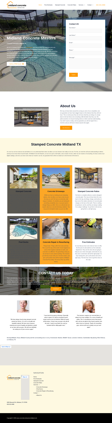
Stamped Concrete (60, 5)
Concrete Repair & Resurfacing (45, 391)
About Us (39, 395)
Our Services (66, 127)
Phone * (71, 50)
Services (81, 5)
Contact (89, 5)
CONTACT (56, 289)
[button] (84, 5)
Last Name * (72, 35)
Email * (71, 42)
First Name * (72, 27)
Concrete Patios (72, 5)
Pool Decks (40, 389)
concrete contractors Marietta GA (61, 284)
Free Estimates (48, 5)
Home (40, 5)
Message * (72, 57)
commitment (29, 47)
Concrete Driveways (42, 387)
